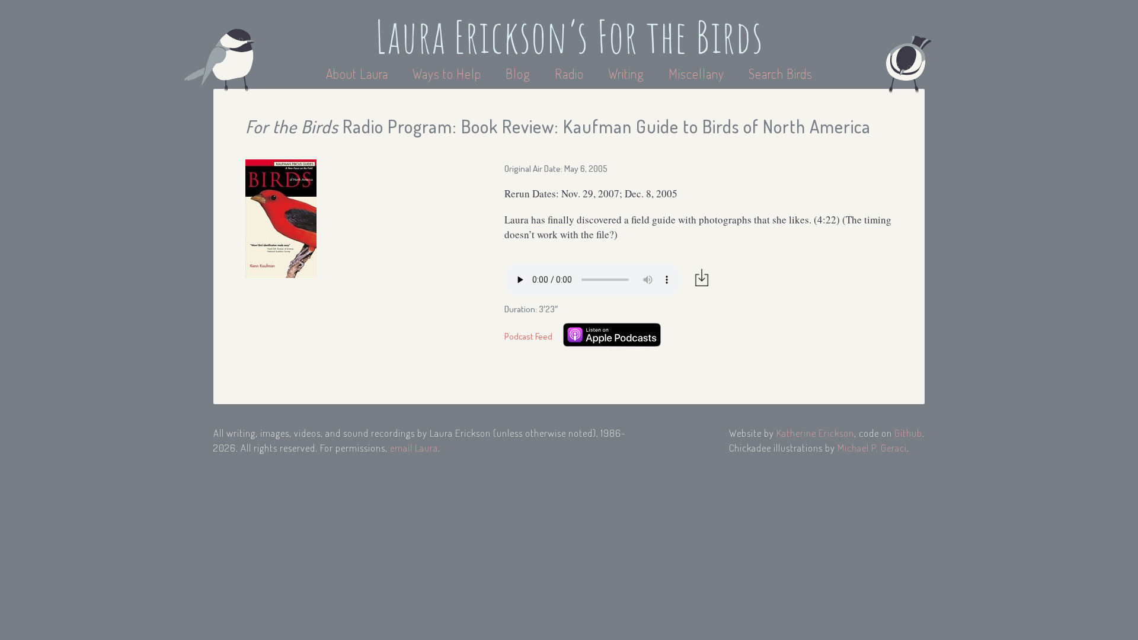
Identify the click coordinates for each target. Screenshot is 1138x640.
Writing (626, 73)
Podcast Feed (528, 336)
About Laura (358, 73)
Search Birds (781, 73)
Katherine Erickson (815, 433)
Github (908, 433)
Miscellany (696, 73)
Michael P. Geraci (872, 447)
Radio (571, 73)
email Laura (414, 447)
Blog (518, 73)
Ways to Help (448, 73)
